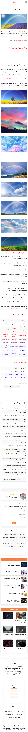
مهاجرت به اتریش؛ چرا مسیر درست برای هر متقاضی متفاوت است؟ (14, 427)
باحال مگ (16, 12)
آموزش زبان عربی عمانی (14, 537)
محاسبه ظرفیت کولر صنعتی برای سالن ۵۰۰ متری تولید (15, 431)
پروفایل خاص (14, 325)
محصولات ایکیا (5, 537)
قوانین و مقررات (14, 697)
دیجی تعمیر (21, 540)
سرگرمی (13, 12)
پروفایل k (11, 369)
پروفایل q (17, 372)
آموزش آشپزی (14, 549)
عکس (11, 12)
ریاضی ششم (17, 543)
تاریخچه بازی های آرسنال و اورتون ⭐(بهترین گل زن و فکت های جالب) (14, 420)
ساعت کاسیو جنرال (22, 537)
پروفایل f (17, 375)
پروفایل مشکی (6, 321)
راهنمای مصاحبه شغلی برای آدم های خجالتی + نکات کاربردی (14, 408)
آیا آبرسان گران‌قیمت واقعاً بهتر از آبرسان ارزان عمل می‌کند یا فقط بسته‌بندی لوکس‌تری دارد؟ (14, 446)
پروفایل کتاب (22, 321)
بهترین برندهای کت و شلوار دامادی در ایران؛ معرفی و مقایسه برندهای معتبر (14, 441)
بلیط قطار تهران (15, 540)
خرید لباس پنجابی (6, 543)
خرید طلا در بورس (8, 540)
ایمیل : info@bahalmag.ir (14, 717)
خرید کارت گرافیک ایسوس (14, 534)
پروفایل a (11, 375)
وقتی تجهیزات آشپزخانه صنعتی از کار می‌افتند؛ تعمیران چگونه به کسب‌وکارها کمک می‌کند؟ (14, 459)
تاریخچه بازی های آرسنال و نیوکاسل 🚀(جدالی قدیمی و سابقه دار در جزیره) (15, 411)
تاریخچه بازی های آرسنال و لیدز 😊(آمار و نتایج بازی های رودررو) (14, 454)
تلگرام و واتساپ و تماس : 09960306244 (14, 715)
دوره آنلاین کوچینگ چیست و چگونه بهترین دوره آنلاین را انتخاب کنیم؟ (14, 466)
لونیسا (12, 543)
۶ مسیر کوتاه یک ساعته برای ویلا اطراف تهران (17, 477)
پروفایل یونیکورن (22, 330)
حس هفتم (6, 534)
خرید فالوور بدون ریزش (21, 546)
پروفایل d (17, 369)
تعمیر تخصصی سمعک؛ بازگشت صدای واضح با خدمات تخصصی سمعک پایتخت (15, 437)
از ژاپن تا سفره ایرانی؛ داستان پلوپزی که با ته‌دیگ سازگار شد (14, 470)
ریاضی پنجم (23, 543)
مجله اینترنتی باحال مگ (20, 40)
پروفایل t (5, 369)
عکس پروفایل (8, 387)
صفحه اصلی (14, 691)
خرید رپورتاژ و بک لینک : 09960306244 (14, 712)
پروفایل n (11, 372)
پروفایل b (4, 375)
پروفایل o (23, 375)
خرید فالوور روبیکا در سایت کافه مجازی (10, 546)
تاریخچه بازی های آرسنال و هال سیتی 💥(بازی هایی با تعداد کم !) (14, 416)
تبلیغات (14, 694)
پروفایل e (23, 372)
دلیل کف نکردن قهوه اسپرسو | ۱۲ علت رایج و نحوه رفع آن (15, 479)
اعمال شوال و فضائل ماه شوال (20, 462)
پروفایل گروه (14, 321)
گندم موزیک (22, 534)
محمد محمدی (13, 494)
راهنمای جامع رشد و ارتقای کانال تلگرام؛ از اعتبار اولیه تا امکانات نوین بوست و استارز (15, 473)
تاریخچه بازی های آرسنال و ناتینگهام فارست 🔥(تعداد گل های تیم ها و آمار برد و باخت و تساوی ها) (14, 450)
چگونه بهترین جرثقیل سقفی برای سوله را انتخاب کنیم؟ (15, 433)
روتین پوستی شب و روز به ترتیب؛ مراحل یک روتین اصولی (14, 424)
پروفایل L (23, 369)
